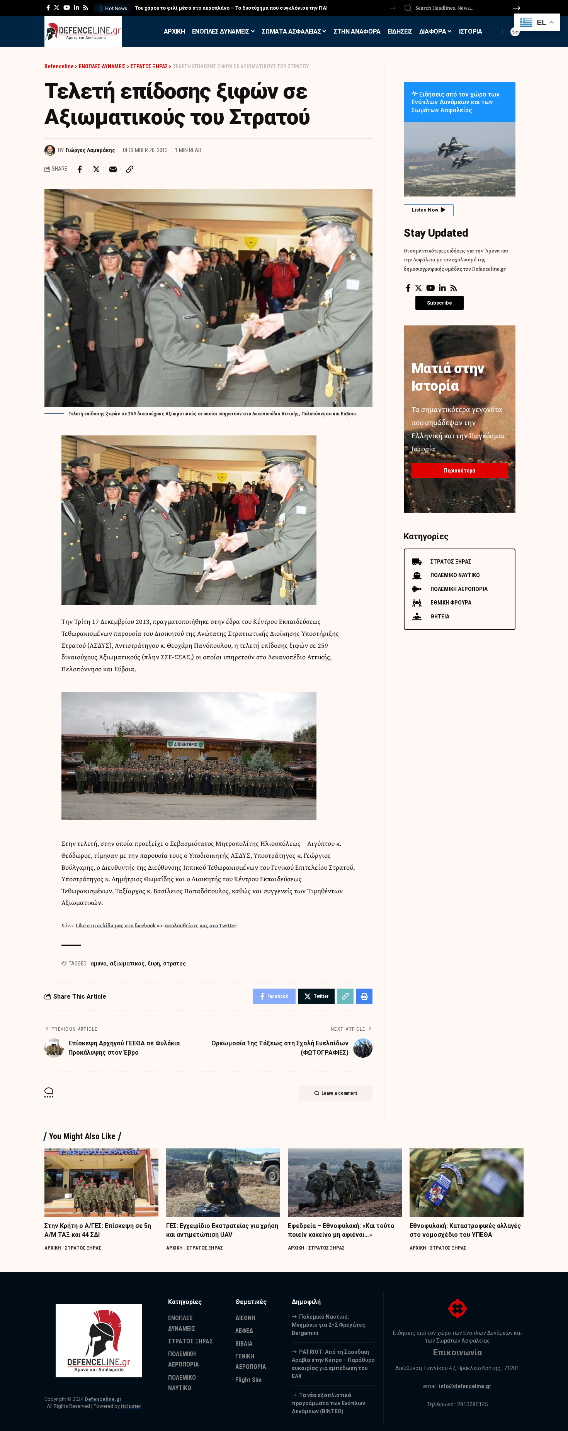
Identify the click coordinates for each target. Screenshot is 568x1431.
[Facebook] (48, 8)
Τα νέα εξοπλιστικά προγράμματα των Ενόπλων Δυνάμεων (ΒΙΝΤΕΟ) (328, 1403)
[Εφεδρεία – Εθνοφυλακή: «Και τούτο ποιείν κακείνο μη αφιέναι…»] (345, 1182)
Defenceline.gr (103, 1399)
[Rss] (85, 8)
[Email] (113, 169)
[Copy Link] (129, 169)
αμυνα (98, 963)
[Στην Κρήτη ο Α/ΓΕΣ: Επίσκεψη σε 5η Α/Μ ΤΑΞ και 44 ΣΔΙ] (101, 1182)
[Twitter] (56, 8)
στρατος (174, 963)
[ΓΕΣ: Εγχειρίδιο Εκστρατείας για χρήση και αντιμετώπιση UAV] (223, 1182)
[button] (392, 8)
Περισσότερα (459, 470)
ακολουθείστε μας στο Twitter (200, 925)
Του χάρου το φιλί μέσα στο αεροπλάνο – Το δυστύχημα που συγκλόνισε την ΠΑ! (231, 8)
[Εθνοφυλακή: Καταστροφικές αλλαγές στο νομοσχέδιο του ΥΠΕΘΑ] (467, 1182)
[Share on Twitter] (96, 169)
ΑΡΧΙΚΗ (52, 1248)
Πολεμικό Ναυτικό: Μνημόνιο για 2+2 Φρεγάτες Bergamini (328, 1325)
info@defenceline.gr (465, 1386)
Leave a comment (339, 1093)
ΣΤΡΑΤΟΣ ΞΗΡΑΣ (83, 1248)
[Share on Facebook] (79, 169)
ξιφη (154, 963)
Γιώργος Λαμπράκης (90, 150)
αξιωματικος (127, 963)
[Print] (364, 996)
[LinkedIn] (76, 8)
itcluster (131, 1406)
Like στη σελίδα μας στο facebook (116, 925)
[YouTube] (66, 8)
